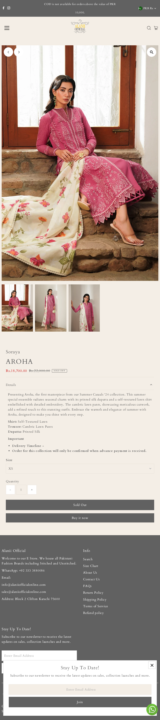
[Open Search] (149, 28)
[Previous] (8, 52)
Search (88, 559)
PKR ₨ (148, 8)
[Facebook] (3, 8)
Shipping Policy (94, 599)
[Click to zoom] (151, 52)
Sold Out (80, 505)
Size (9, 460)
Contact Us (91, 579)
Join (80, 702)
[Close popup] (152, 665)
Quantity (12, 481)
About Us (90, 572)
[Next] (18, 52)
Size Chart (90, 566)
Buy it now (80, 518)
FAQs (87, 586)
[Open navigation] (20, 28)
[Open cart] (156, 28)
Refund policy (93, 613)
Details (11, 385)
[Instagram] (8, 8)
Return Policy (93, 593)
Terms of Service (95, 606)
